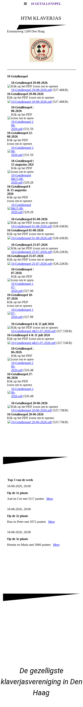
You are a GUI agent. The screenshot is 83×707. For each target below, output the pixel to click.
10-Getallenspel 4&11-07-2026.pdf (33, 331)
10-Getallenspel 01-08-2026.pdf (31, 226)
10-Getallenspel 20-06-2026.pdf (31, 410)
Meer (49, 498)
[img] (41, 50)
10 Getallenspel (46, 3)
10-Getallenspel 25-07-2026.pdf (31, 252)
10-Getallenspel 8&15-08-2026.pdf (21, 179)
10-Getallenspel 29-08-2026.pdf (31, 90)
